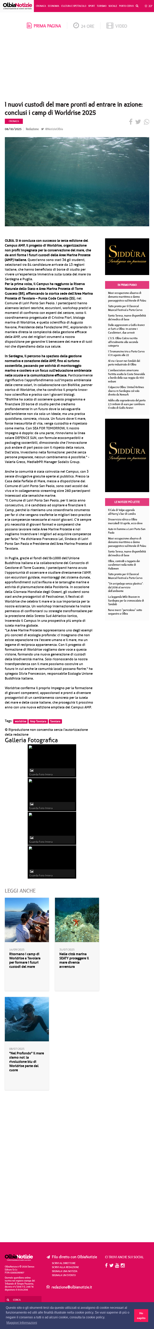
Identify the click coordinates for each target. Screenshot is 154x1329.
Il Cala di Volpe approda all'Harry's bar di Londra (122, 512)
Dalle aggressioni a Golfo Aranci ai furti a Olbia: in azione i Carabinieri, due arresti (126, 328)
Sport (91, 6)
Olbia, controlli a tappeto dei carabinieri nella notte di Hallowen (124, 564)
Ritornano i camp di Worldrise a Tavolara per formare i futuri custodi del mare (25, 960)
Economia (53, 6)
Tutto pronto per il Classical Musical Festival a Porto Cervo (125, 308)
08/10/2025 (13, 129)
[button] (136, 6)
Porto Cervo (126, 6)
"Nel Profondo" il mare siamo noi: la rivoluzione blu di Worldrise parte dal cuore (26, 1061)
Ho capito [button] (141, 1316)
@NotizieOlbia (53, 129)
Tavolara (55, 721)
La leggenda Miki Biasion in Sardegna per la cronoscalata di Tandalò (126, 600)
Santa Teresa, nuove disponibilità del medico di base (127, 317)
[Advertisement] (77, 66)
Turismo (101, 6)
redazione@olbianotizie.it (72, 1287)
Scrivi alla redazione (65, 1267)
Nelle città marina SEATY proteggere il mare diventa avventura (74, 960)
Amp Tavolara (38, 721)
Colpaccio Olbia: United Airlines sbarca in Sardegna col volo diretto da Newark (126, 390)
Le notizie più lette (127, 502)
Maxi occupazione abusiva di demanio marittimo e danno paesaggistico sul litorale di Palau (127, 296)
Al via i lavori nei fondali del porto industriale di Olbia (124, 363)
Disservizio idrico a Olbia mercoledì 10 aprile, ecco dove (125, 521)
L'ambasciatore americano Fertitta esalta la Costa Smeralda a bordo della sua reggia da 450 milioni (126, 375)
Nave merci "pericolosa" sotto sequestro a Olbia (125, 612)
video (121, 26)
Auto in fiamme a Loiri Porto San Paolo (126, 531)
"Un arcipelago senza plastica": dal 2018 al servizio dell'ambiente (125, 587)
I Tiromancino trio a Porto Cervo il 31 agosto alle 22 (126, 353)
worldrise (20, 721)
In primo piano (127, 285)
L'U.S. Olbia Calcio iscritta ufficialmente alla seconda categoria (123, 342)
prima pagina (47, 26)
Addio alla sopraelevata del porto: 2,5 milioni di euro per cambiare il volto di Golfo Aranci (127, 404)
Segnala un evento (64, 1275)
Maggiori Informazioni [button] (21, 1322)
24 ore (87, 26)
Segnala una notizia (64, 1271)
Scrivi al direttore (64, 1263)
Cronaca (41, 6)
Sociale (112, 6)
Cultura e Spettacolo (73, 6)
